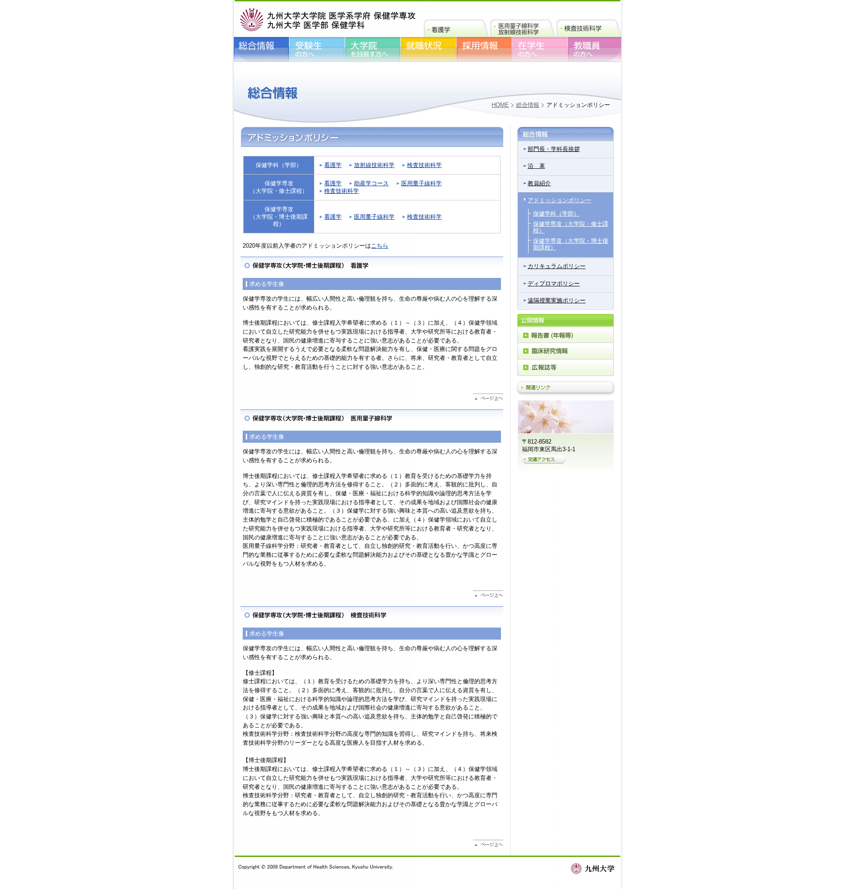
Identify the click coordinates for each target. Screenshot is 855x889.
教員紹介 (539, 183)
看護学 (333, 165)
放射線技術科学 (374, 165)
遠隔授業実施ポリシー (557, 300)
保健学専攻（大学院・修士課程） (570, 227)
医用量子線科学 (421, 183)
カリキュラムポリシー (557, 266)
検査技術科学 (424, 165)
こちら (379, 245)
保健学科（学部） (556, 213)
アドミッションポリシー (559, 200)
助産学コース (371, 183)
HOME (500, 105)
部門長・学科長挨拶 (554, 149)
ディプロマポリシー (554, 283)
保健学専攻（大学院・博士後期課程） (570, 244)
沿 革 (536, 166)
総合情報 (527, 105)
